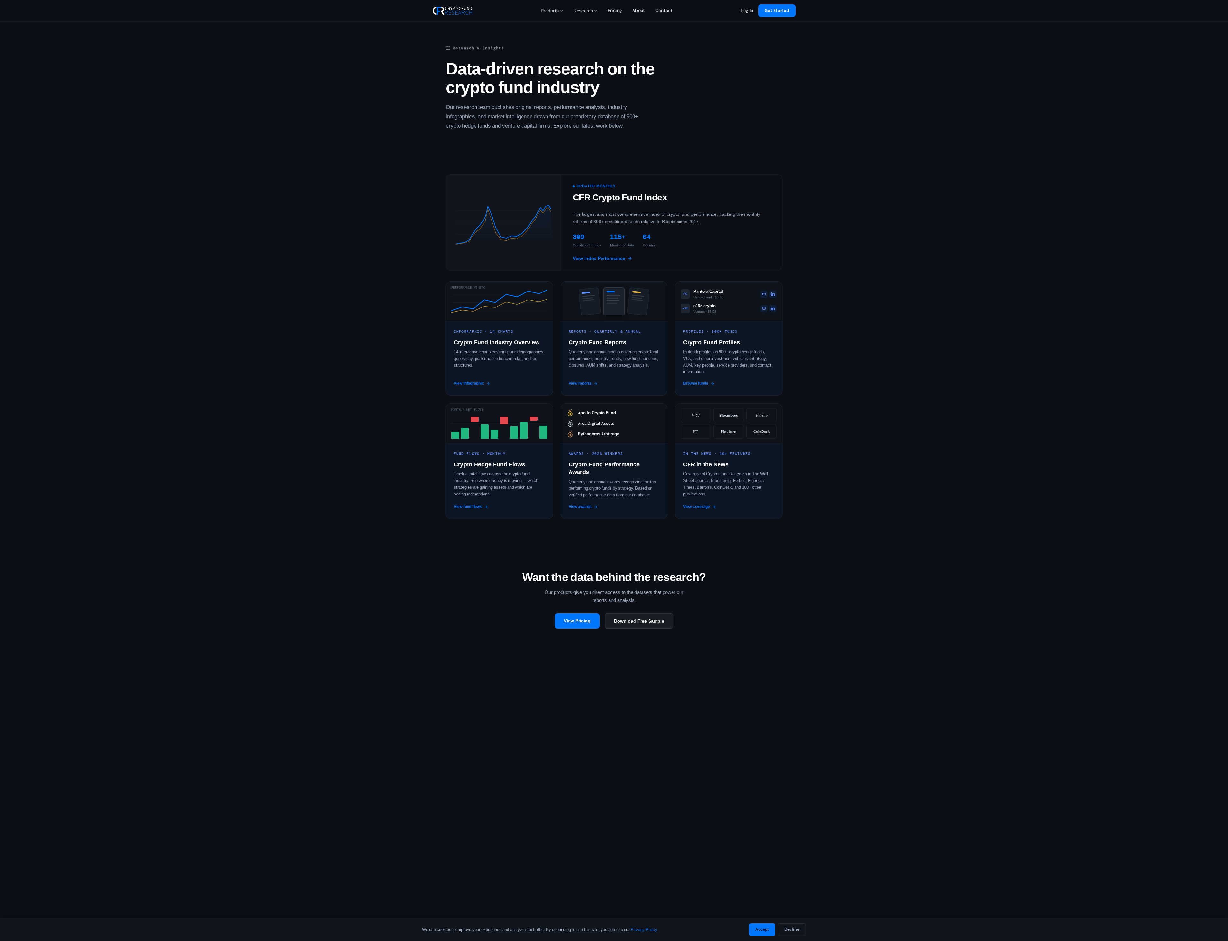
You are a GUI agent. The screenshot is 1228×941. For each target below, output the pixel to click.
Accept (762, 929)
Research (583, 10)
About (638, 10)
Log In (747, 10)
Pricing (615, 10)
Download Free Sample (639, 621)
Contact (664, 10)
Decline (791, 929)
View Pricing (577, 621)
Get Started (777, 10)
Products (550, 10)
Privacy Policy (644, 929)
